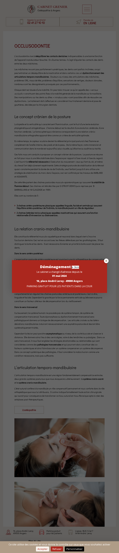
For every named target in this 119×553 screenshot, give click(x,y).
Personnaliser (74, 549)
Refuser (57, 549)
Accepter (42, 549)
